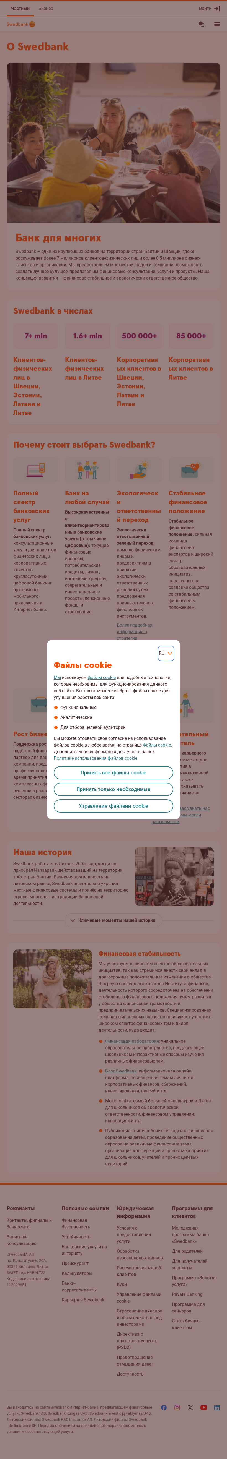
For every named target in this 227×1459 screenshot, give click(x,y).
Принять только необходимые (113, 789)
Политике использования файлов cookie (95, 758)
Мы (57, 677)
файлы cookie (102, 677)
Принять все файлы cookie (113, 772)
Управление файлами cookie (113, 806)
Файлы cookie (157, 745)
